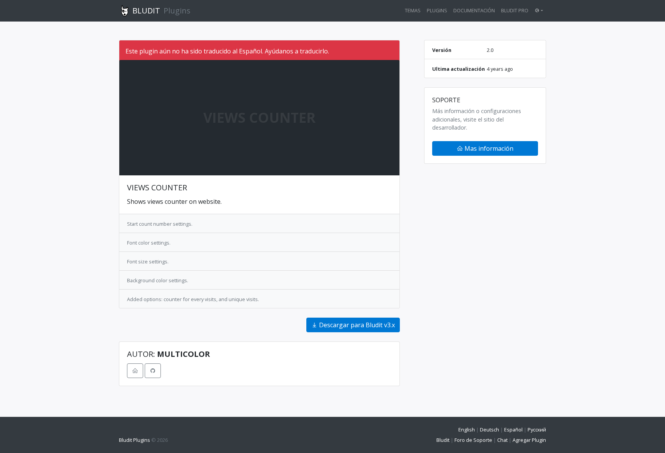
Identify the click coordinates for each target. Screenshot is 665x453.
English (466, 429)
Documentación (474, 10)
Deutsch (489, 429)
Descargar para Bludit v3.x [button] (356, 325)
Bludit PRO (514, 10)
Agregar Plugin (529, 439)
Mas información (488, 148)
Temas (413, 10)
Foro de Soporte (473, 439)
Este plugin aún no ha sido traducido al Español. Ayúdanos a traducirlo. (227, 51)
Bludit (442, 439)
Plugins (437, 10)
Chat (502, 439)
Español (513, 429)
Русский (537, 429)
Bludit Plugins (134, 439)
